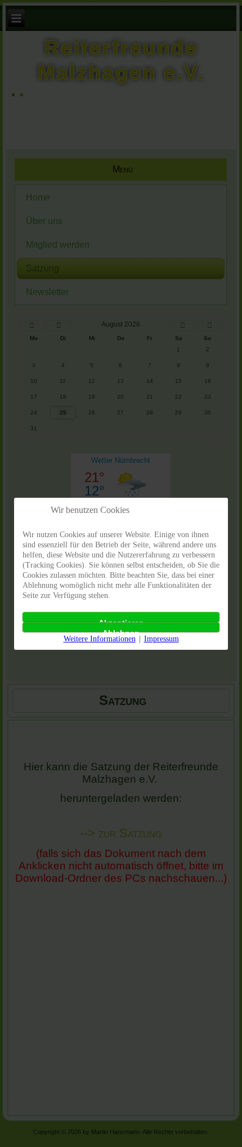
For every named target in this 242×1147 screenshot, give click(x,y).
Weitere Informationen (100, 639)
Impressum (161, 639)
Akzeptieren (121, 620)
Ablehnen (121, 630)
